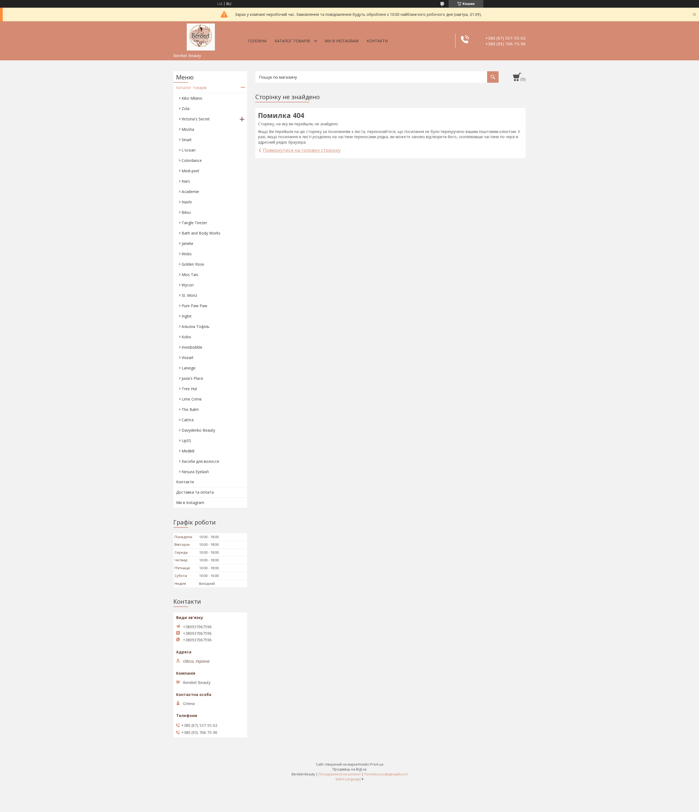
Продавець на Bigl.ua (349, 769)
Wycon (188, 285)
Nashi (187, 202)
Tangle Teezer (194, 222)
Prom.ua (376, 764)
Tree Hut (189, 388)
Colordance (192, 160)
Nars (186, 181)
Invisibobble (192, 347)
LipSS (186, 440)
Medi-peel (190, 170)
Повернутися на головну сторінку (302, 150)
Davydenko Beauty (198, 430)
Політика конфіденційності (386, 774)
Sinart (187, 139)
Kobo (186, 336)
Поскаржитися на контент (340, 774)
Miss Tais (190, 274)
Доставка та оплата (195, 492)
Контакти (377, 40)
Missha (188, 129)
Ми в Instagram (342, 40)
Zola (185, 108)
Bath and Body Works (201, 233)
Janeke (187, 243)
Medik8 (188, 451)
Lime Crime (192, 399)
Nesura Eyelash (195, 471)
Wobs (187, 253)
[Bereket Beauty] (200, 36)
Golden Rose (193, 264)
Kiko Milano (192, 98)
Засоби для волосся (200, 461)
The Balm (190, 409)
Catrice (188, 419)
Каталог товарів (292, 40)
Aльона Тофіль (195, 326)
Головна (257, 40)
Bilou (186, 212)
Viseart (188, 357)
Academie (190, 191)
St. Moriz (189, 295)
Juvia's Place (192, 378)
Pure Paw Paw (194, 305)
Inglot (187, 316)
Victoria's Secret (196, 118)
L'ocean (189, 150)
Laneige (189, 368)
